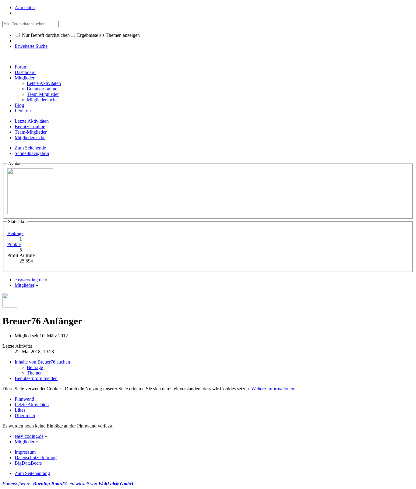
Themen (35, 372)
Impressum (25, 452)
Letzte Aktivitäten (32, 404)
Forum (21, 66)
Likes (20, 410)
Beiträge (15, 233)
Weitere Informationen (272, 388)
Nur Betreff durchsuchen (45, 35)
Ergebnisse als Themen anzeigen (108, 35)
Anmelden (25, 7)
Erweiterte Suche (31, 46)
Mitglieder (24, 77)
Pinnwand (24, 399)
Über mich (25, 415)
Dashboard (25, 72)
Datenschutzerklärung (36, 457)
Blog (19, 105)
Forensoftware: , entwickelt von (67, 483)
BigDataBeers (28, 463)
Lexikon (23, 110)
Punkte (14, 244)
